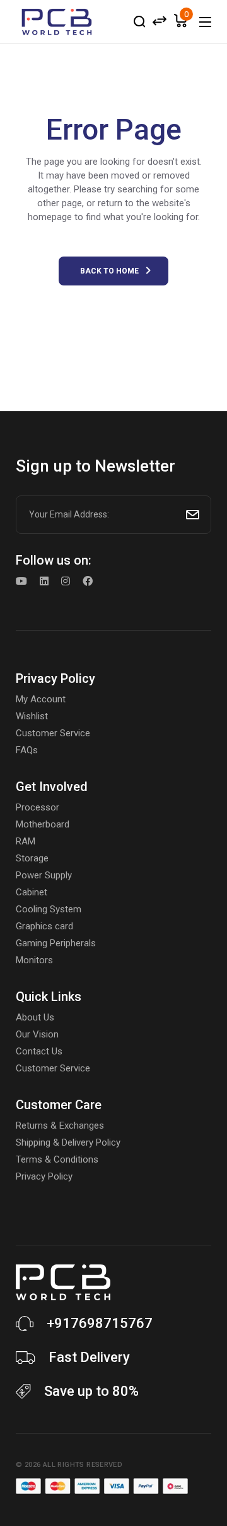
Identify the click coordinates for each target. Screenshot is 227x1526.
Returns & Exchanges (60, 1125)
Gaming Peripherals (56, 943)
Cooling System (48, 909)
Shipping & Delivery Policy (68, 1142)
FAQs (27, 750)
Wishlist (32, 716)
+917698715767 (100, 1323)
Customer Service (53, 733)
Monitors (34, 960)
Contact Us (39, 1051)
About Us (35, 1017)
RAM (25, 841)
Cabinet (31, 892)
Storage (32, 858)
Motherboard (42, 824)
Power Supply (44, 875)
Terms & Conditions (57, 1159)
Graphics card (44, 926)
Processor (37, 807)
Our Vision (37, 1034)
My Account (41, 699)
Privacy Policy (44, 1176)
